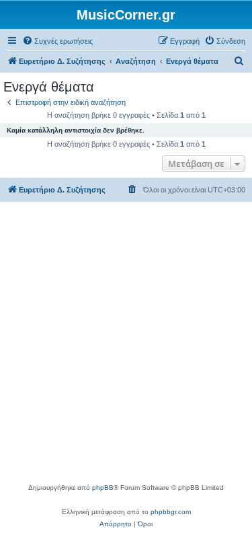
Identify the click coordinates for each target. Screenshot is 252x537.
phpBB (103, 487)
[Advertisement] (126, 349)
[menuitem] (57, 41)
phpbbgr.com (171, 511)
